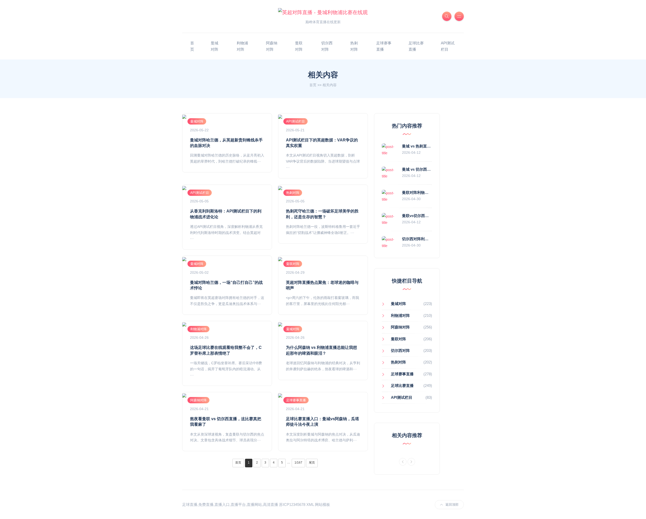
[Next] (411, 462)
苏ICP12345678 (292, 504)
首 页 (192, 46)
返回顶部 (452, 504)
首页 (312, 85)
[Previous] (403, 462)
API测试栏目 (447, 46)
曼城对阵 (214, 46)
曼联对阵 (299, 46)
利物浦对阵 (242, 46)
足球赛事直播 (383, 46)
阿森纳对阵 (271, 46)
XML (310, 504)
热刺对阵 (354, 46)
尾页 (312, 462)
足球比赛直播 (416, 46)
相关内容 (329, 85)
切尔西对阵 (327, 46)
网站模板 (322, 504)
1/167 (298, 462)
